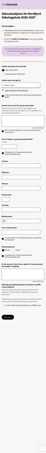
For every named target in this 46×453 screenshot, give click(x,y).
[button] (5, 221)
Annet (18, 250)
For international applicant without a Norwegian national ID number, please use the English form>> (23, 51)
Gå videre (7, 317)
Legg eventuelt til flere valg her (16, 90)
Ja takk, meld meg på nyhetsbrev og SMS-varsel (23, 305)
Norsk (7, 250)
